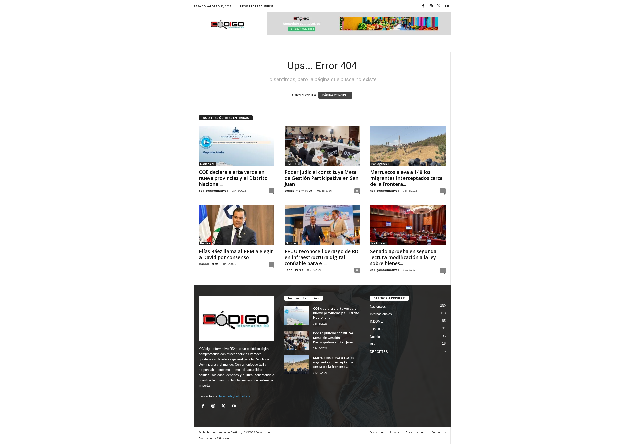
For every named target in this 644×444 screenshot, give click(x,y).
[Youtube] (447, 6)
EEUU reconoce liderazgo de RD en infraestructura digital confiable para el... (321, 257)
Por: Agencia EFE (381, 164)
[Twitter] (439, 6)
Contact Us (438, 432)
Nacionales (207, 164)
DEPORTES (379, 352)
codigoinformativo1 (213, 190)
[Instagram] (431, 6)
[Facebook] (423, 6)
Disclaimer (377, 432)
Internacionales (381, 314)
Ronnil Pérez (208, 264)
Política (205, 243)
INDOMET (377, 321)
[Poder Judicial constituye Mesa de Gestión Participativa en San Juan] (322, 146)
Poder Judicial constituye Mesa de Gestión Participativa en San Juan (321, 178)
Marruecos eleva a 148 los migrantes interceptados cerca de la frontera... (406, 178)
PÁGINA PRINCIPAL (335, 95)
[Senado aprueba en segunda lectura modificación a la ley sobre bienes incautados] (408, 225)
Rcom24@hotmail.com (235, 396)
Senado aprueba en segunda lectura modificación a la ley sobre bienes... (403, 257)
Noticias (291, 243)
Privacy (395, 432)
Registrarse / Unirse (256, 6)
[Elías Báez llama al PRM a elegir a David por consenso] (236, 225)
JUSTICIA (291, 164)
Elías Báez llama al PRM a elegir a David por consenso (236, 254)
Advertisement (416, 432)
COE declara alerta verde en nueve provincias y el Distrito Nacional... (233, 178)
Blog (373, 344)
